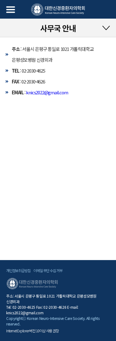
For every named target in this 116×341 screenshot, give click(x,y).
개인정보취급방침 (18, 270)
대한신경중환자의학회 (58, 9)
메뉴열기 (10, 9)
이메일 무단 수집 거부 (47, 270)
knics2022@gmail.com (47, 92)
